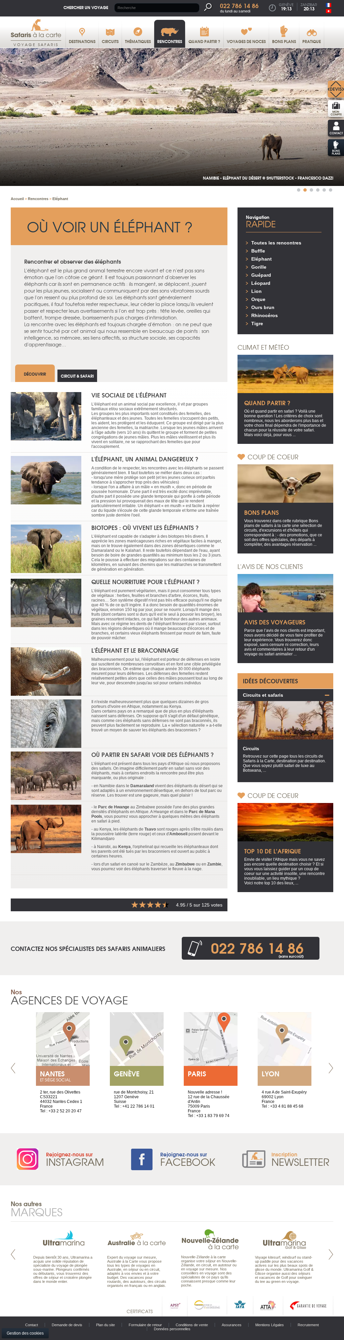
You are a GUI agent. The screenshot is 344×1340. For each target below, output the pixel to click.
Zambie (214, 864)
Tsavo (150, 829)
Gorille (258, 267)
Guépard (261, 275)
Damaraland (142, 785)
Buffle (258, 251)
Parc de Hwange (113, 807)
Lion (256, 291)
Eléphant (261, 259)
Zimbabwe (185, 864)
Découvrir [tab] (35, 374)
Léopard (260, 283)
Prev (13, 1068)
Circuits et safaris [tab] (263, 695)
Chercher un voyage (85, 7)
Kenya (124, 846)
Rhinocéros (264, 315)
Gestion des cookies (25, 1333)
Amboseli (178, 834)
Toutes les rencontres (276, 242)
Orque (258, 299)
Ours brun (262, 307)
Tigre (257, 323)
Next (331, 1068)
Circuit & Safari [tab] (77, 376)
